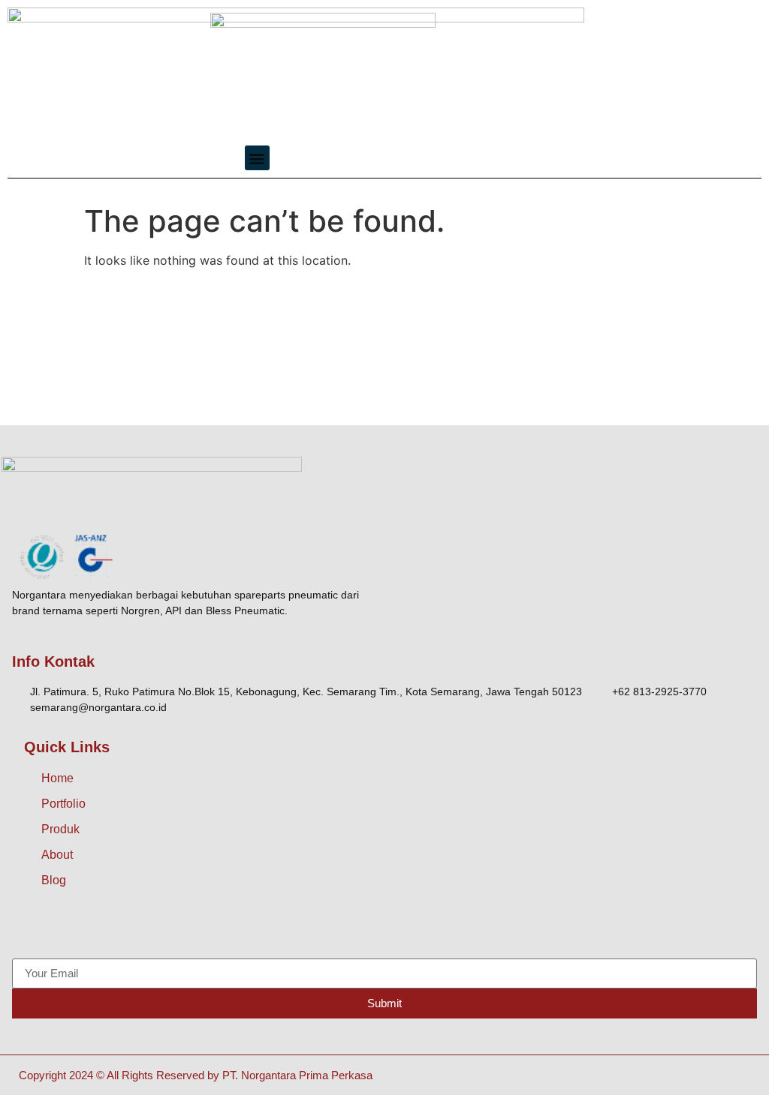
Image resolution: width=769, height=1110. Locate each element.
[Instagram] (61, 929)
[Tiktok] (95, 929)
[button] (257, 158)
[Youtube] (128, 929)
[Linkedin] (162, 929)
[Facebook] (27, 929)
